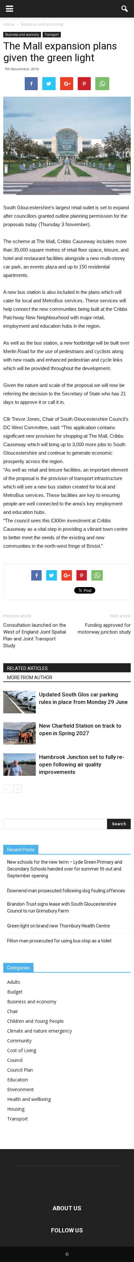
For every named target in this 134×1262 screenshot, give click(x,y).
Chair (12, 1011)
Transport (52, 34)
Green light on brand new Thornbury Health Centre (58, 925)
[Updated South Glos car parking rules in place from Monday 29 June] (19, 702)
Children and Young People (35, 1021)
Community (19, 1040)
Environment (20, 1089)
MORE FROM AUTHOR (29, 677)
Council (14, 1060)
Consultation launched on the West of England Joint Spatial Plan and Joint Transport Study (34, 635)
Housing (15, 1109)
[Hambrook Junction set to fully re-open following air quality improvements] (19, 764)
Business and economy (22, 34)
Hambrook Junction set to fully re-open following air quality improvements (81, 764)
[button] (125, 9)
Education (17, 1080)
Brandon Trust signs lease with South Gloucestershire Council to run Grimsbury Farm (61, 907)
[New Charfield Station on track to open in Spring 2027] (19, 733)
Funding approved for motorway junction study (104, 628)
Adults (13, 982)
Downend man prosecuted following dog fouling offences (66, 890)
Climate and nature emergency (39, 1031)
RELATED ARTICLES (27, 668)
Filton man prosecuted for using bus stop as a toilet (59, 940)
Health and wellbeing (29, 1099)
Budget (14, 992)
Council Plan (20, 1070)
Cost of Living (21, 1050)
